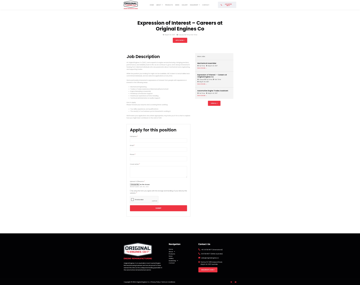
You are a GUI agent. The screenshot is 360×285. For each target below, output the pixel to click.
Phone (132, 154)
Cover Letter (135, 164)
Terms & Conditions (168, 282)
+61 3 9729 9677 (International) (212, 250)
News (177, 5)
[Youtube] (235, 282)
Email (132, 145)
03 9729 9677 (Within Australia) (212, 254)
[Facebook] (231, 282)
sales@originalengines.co (210, 258)
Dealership (194, 5)
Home (152, 5)
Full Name (134, 136)
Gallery (185, 5)
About (158, 5)
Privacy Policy (155, 282)
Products (169, 5)
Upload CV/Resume (137, 181)
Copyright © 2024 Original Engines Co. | (137, 282)
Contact (205, 5)
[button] (159, 5)
